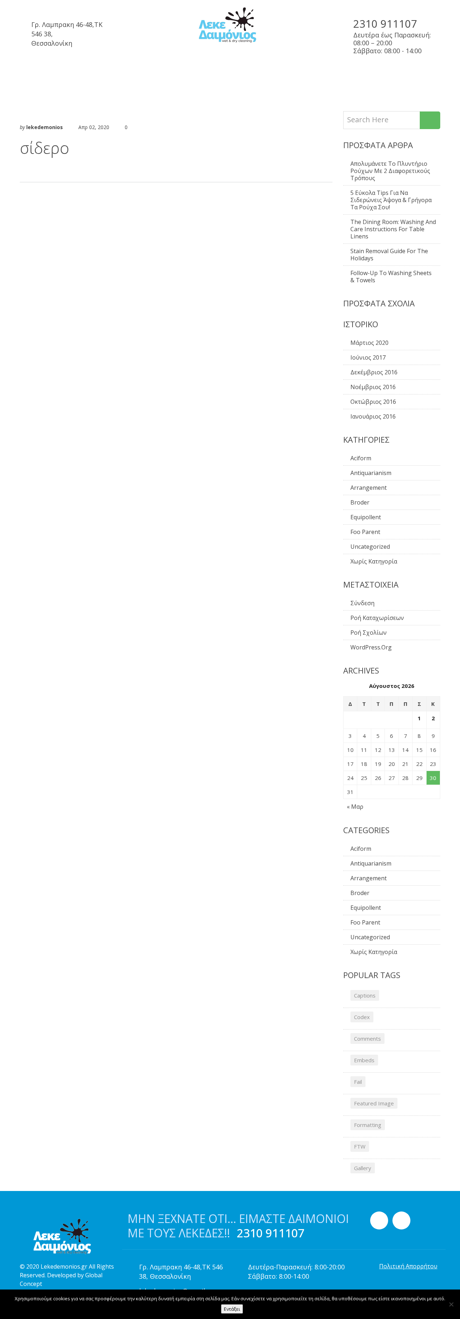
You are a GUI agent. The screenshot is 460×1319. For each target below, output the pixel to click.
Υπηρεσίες (81, 74)
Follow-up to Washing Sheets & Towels (391, 276)
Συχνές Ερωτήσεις (281, 74)
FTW (359, 1146)
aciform (360, 458)
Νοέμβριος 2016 (373, 387)
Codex (362, 1017)
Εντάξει (232, 1309)
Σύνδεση (362, 603)
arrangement (368, 488)
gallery (362, 1168)
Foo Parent (365, 532)
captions (365, 995)
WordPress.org (371, 647)
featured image (374, 1103)
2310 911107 (385, 24)
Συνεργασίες (137, 74)
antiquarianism (370, 473)
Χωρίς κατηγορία (373, 561)
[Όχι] (451, 1304)
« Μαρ (355, 807)
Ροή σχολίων (368, 632)
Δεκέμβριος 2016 (373, 372)
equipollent (365, 517)
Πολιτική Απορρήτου (408, 1266)
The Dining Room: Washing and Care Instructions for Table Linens (393, 229)
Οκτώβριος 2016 (373, 402)
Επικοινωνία (351, 74)
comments (367, 1038)
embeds (364, 1060)
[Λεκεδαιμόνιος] (230, 25)
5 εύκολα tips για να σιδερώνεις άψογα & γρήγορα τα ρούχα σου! (391, 200)
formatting (367, 1124)
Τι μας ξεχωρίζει (204, 74)
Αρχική (35, 74)
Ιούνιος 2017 (368, 357)
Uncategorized (370, 547)
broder (359, 502)
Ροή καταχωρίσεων (377, 618)
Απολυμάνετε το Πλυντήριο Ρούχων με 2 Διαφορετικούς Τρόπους (390, 171)
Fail (358, 1081)
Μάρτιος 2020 (369, 343)
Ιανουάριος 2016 (373, 416)
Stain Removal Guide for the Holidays (389, 254)
